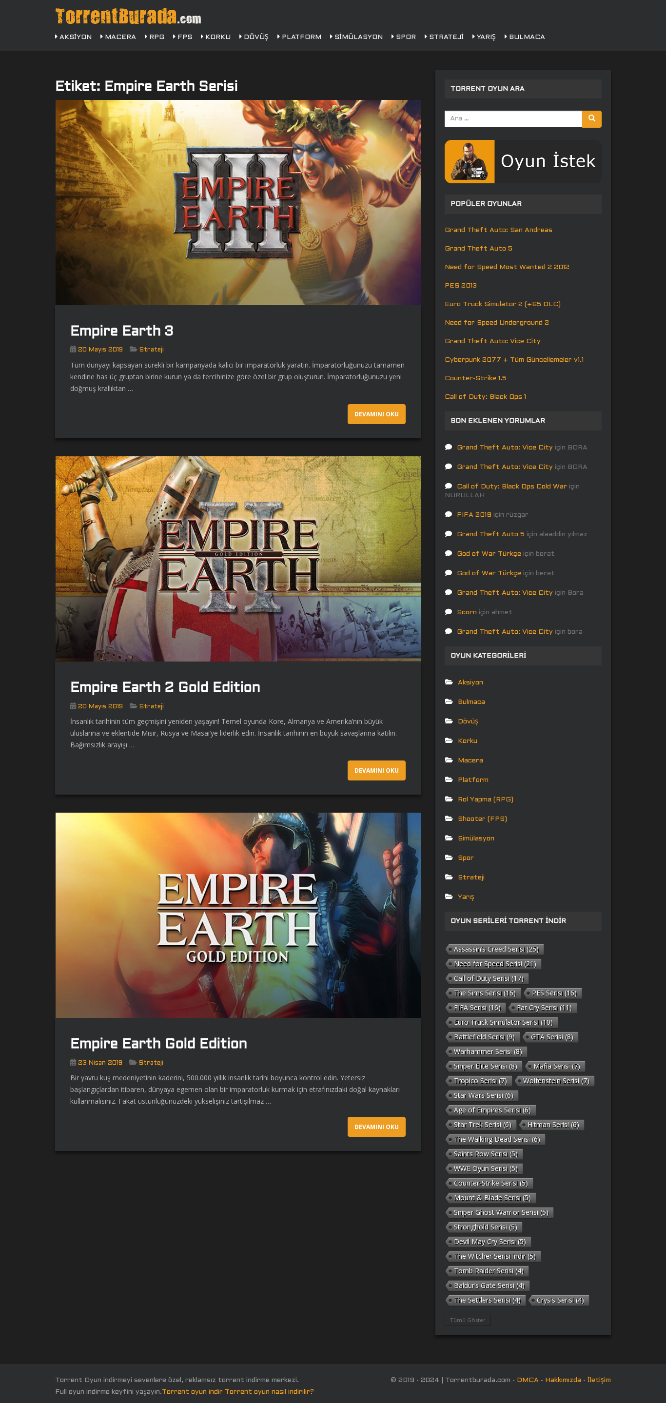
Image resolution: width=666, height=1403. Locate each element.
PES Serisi (554, 992)
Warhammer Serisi (488, 1051)
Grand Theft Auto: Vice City (493, 341)
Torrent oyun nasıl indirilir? (269, 1392)
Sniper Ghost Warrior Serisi (501, 1212)
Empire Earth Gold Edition (158, 1044)
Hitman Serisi (553, 1124)
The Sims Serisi (485, 992)
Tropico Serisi (480, 1080)
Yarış (485, 37)
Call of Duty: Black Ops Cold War (512, 487)
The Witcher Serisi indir (495, 1256)
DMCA (528, 1380)
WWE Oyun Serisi (486, 1168)
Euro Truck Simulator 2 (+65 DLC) (503, 304)
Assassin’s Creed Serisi (496, 949)
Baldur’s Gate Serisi (489, 1285)
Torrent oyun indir (192, 1392)
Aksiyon (75, 37)
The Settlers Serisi (487, 1300)
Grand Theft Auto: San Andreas (498, 230)
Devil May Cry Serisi (490, 1241)
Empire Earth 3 (122, 332)
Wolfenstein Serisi (556, 1080)
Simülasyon (358, 37)
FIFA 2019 (474, 515)
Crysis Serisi (560, 1300)
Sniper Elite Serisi (485, 1066)
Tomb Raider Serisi (489, 1270)
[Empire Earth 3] (238, 202)
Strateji (445, 37)
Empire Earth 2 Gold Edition (165, 688)
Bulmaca (526, 37)
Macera (119, 37)
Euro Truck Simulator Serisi (503, 1022)
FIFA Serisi (477, 1007)
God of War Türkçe (489, 554)
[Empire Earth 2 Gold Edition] (238, 559)
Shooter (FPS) (482, 819)
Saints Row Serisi (486, 1153)
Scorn (467, 612)
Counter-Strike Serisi (491, 1183)
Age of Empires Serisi (492, 1109)
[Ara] (592, 119)
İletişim (599, 1380)
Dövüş (255, 37)
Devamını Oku (376, 414)
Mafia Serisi (556, 1066)
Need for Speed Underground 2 (497, 323)
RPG (155, 37)
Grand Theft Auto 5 (478, 249)
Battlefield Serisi (484, 1036)
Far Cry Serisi (544, 1007)
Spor (405, 37)
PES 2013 (461, 286)
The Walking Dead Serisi (497, 1139)
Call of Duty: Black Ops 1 (485, 397)
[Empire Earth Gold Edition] (238, 915)
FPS (184, 37)
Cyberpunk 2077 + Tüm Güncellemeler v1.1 (514, 360)
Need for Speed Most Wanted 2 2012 (507, 267)
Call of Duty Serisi (489, 978)
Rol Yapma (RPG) (485, 800)
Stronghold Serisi (485, 1226)
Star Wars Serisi (483, 1095)
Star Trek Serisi (482, 1124)
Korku (217, 37)
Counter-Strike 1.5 (476, 378)
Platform (300, 37)
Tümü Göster (468, 1320)
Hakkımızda (563, 1380)
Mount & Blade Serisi (492, 1197)
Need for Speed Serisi (495, 963)
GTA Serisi (552, 1036)
